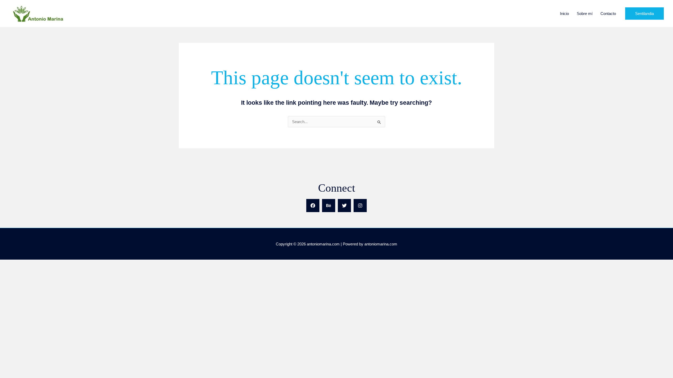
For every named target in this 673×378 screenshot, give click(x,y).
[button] (644, 13)
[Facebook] (312, 205)
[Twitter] (344, 205)
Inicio (564, 13)
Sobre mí (585, 13)
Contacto (608, 13)
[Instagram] (360, 205)
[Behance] (328, 205)
